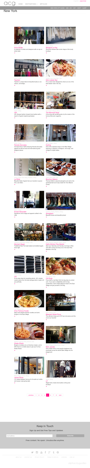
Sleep (84, 8)
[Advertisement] (45, 19)
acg (10, 3)
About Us (18, 457)
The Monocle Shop (52, 112)
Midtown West (58, 242)
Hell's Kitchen (49, 242)
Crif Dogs (49, 278)
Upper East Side (22, 177)
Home (20, 4)
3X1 (15, 276)
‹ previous (30, 395)
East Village (49, 276)
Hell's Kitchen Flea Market (55, 244)
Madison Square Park (20, 341)
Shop (79, 8)
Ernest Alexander (20, 212)
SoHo (15, 46)
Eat (74, 8)
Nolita (58, 345)
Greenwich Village (51, 111)
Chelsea (30, 177)
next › (60, 395)
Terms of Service (52, 457)
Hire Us (72, 457)
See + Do (69, 8)
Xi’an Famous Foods (21, 311)
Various (29, 341)
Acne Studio (18, 47)
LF (47, 381)
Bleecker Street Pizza (53, 314)
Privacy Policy (39, 457)
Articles (43, 4)
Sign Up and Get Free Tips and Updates (46, 430)
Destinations (30, 4)
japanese (83, 1)
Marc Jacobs (50, 347)
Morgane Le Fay (51, 47)
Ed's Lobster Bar (51, 80)
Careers (64, 457)
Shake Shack (19, 343)
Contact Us (28, 457)
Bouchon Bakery (51, 179)
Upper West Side (50, 177)
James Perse (18, 377)
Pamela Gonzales (20, 145)
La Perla (17, 179)
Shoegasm (49, 213)
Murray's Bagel (19, 244)
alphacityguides (77, 463)
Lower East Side (54, 78)
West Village (49, 143)
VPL (15, 112)
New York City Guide (57, 8)
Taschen (17, 80)
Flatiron (57, 212)
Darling (48, 145)
